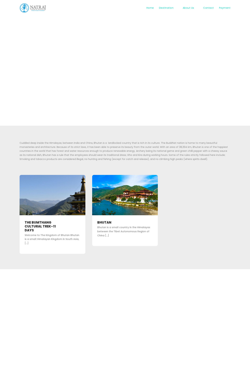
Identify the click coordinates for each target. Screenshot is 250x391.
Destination (166, 8)
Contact (208, 8)
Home (150, 8)
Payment (225, 8)
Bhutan (104, 222)
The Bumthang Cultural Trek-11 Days (40, 226)
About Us (188, 8)
